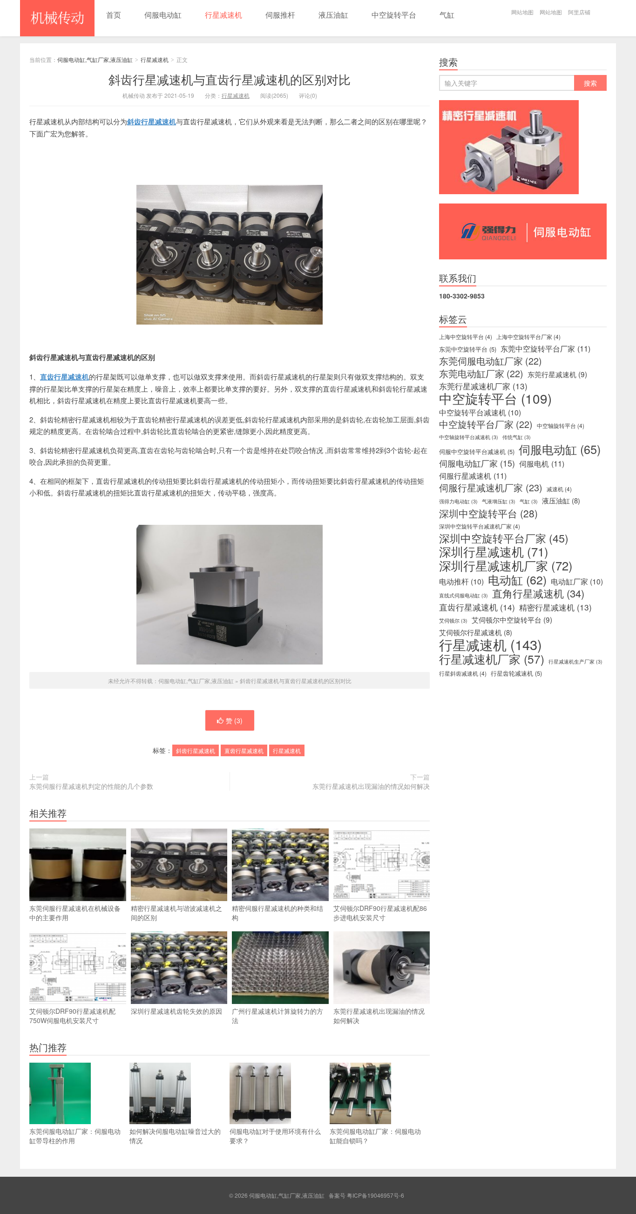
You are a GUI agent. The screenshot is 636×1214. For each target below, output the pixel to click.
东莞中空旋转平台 (467, 349)
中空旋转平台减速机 (480, 412)
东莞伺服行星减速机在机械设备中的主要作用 (75, 912)
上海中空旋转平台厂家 (528, 336)
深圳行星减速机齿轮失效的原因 (176, 1011)
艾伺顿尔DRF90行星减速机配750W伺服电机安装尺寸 (72, 1015)
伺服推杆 (280, 14)
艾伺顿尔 (453, 620)
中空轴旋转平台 (560, 425)
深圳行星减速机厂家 (506, 565)
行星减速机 (223, 14)
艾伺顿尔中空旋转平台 (512, 619)
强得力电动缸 (458, 501)
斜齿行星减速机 (151, 121)
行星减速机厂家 (491, 659)
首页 (113, 14)
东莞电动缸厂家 (481, 373)
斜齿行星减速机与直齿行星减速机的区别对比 (229, 79)
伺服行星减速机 (473, 475)
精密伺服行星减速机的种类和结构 (277, 912)
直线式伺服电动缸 (463, 595)
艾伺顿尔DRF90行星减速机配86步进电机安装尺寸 (380, 912)
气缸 (447, 14)
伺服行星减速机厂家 (490, 487)
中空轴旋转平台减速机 (468, 437)
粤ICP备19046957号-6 (375, 1195)
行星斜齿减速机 (463, 673)
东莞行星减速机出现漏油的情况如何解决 (371, 786)
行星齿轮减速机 (516, 673)
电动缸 (517, 579)
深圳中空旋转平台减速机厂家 (479, 526)
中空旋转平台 (394, 14)
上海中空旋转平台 (465, 336)
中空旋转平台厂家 (486, 424)
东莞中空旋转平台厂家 (545, 348)
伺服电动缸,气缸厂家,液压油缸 (57, 18)
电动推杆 (461, 581)
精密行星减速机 (555, 607)
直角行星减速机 (538, 593)
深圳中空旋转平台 (488, 513)
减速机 (559, 489)
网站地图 (522, 12)
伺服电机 (541, 463)
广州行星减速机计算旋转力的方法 (277, 1015)
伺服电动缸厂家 (477, 463)
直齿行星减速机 (244, 750)
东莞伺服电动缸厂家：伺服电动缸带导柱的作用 (75, 1135)
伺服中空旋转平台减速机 (476, 451)
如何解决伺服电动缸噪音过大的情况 (175, 1135)
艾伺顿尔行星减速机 (475, 632)
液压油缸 (333, 14)
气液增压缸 (498, 501)
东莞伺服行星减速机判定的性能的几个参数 (91, 786)
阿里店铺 (579, 12)
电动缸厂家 (577, 581)
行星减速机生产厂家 (575, 661)
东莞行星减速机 (557, 374)
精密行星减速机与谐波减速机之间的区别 (176, 912)
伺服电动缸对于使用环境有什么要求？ (275, 1135)
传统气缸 (516, 437)
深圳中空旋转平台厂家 (503, 538)
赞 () (234, 720)
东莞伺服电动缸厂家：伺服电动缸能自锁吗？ (375, 1135)
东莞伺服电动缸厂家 (490, 361)
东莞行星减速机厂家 (483, 386)
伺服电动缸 (163, 14)
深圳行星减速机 (493, 551)
